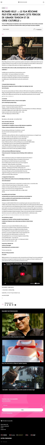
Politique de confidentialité (5, 426)
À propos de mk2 (3, 429)
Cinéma (3, 8)
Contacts (2, 427)
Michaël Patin (39, 29)
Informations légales (9, 413)
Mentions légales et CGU (4, 424)
